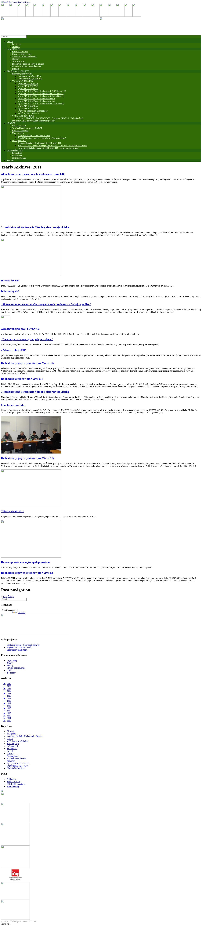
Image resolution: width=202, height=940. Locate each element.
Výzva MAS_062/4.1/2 (28, 106)
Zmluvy (10, 663)
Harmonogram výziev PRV (29, 76)
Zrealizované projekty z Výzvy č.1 (20, 328)
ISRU (9, 670)
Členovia (10, 731)
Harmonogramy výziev (22, 74)
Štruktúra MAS (18, 61)
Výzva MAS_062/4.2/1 (28, 108)
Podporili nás (12, 756)
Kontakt (10, 160)
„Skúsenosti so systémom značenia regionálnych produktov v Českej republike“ (46, 304)
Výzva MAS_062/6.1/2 (28, 88)
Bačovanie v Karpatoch (17, 650)
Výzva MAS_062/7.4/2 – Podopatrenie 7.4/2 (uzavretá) (42, 91)
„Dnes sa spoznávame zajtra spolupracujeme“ (27, 339)
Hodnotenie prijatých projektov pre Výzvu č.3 (27, 572)
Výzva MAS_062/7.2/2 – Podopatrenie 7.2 (36, 101)
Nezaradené (12, 748)
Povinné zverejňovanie (16, 758)
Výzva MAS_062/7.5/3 (28, 86)
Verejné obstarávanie (16, 668)
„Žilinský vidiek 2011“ (14, 350)
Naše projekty (18, 133)
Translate (21, 612)
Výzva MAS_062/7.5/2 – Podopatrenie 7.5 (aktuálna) (41, 93)
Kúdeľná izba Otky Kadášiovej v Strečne (24, 736)
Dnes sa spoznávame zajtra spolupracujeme (25, 562)
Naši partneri (12, 746)
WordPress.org (13, 786)
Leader (10, 738)
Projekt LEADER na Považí (19, 647)
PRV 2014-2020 (19, 126)
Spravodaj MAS (19, 158)
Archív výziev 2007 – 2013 (29, 113)
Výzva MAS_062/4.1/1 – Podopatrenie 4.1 (36, 98)
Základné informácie (15, 768)
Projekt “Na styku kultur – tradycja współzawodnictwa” (42, 138)
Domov (10, 41)
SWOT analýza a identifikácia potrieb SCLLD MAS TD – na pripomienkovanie (52, 145)
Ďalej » (11, 596)
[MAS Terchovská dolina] (15, 2)
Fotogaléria (11, 733)
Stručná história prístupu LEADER (27, 128)
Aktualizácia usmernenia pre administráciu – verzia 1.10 (33, 174)
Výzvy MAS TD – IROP (23, 116)
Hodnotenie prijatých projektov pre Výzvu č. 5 (27, 363)
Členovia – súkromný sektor (24, 56)
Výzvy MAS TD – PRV (22, 81)
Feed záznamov (13, 781)
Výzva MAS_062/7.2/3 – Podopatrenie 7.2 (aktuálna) (41, 96)
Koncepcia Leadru (20, 130)
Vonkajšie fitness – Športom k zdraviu (34, 135)
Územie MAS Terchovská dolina (26, 66)
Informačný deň (10, 280)
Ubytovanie (17, 155)
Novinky (10, 751)
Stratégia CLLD (19, 140)
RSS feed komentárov (16, 784)
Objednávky (12, 660)
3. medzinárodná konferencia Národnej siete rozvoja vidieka (35, 227)
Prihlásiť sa (11, 779)
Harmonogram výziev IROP (30, 79)
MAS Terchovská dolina (17, 741)
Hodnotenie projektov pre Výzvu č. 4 (22, 378)
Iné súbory (11, 673)
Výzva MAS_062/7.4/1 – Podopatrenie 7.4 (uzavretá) (41, 103)
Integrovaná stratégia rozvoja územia (28, 64)
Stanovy (15, 59)
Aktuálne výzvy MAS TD (18, 71)
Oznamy (16, 46)
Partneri (15, 69)
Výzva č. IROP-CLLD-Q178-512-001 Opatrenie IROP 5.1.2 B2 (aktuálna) (50, 118)
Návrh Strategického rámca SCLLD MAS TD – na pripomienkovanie (48, 148)
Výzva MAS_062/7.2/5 (28, 83)
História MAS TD (20, 51)
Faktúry (10, 665)
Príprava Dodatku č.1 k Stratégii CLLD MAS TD (39, 143)
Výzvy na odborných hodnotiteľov (33, 111)
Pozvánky (16, 44)
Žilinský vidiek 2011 (12, 511)
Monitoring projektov (13, 404)
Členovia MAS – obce (22, 54)
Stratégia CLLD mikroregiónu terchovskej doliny (33, 121)
